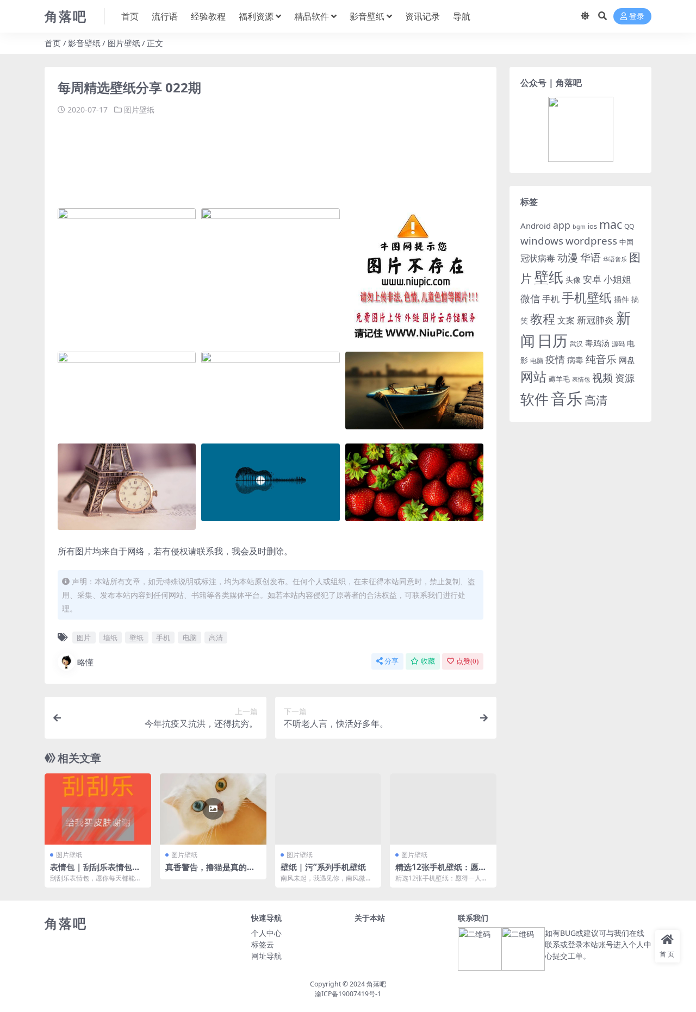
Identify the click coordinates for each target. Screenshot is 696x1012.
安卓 (592, 279)
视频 (602, 378)
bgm (579, 226)
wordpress (591, 241)
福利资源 (256, 16)
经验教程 (208, 16)
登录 (636, 17)
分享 (391, 661)
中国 (626, 242)
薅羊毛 (559, 379)
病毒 (575, 359)
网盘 (627, 359)
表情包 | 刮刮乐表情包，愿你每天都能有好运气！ (95, 871)
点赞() (467, 661)
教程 (542, 318)
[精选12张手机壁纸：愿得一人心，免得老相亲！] (443, 808)
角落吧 (376, 984)
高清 (216, 637)
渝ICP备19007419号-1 (348, 993)
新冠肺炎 (595, 320)
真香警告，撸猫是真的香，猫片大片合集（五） (210, 871)
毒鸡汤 (597, 343)
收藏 (428, 661)
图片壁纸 (124, 43)
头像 (573, 279)
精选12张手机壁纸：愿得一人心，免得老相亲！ (441, 871)
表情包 (581, 379)
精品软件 (311, 16)
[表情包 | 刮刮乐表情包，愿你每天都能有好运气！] (98, 808)
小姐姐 (617, 278)
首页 (130, 16)
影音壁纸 (367, 16)
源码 (618, 344)
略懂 (85, 662)
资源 (625, 377)
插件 (621, 299)
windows (541, 241)
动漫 (567, 257)
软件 (534, 399)
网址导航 (266, 956)
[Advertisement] (255, 156)
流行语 (165, 16)
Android (535, 225)
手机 (163, 637)
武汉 (576, 343)
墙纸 (110, 637)
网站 (533, 376)
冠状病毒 (537, 258)
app (561, 225)
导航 (461, 16)
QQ (629, 226)
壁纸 (136, 637)
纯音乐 (601, 359)
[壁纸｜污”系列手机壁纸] (328, 808)
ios (592, 226)
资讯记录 (422, 16)
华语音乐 (615, 259)
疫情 (555, 359)
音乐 (566, 398)
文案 (566, 320)
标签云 (262, 944)
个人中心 (266, 933)
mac (610, 224)
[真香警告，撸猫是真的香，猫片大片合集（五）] (213, 808)
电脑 (190, 637)
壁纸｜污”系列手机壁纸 (323, 866)
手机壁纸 (587, 297)
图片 (84, 637)
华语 (590, 258)
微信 (530, 298)
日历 (552, 340)
